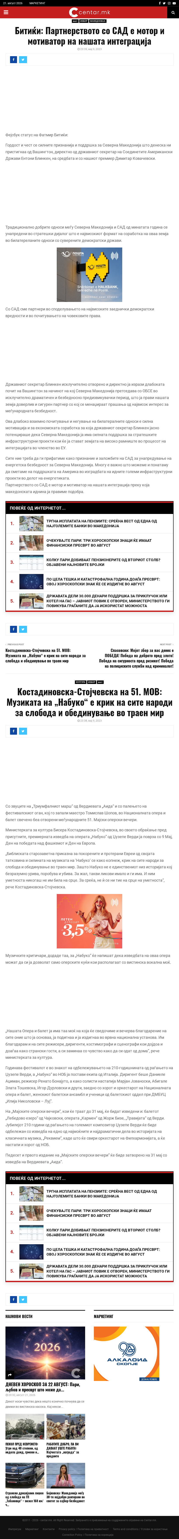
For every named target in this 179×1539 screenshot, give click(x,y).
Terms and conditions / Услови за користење (140, 1529)
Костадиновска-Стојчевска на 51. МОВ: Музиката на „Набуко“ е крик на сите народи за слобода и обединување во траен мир (45, 655)
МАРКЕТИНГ (37, 3)
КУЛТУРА (80, 682)
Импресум (14, 1529)
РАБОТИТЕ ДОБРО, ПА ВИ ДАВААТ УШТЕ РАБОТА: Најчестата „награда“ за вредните (62, 1450)
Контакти (49, 1529)
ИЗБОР (83, 21)
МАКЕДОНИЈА (97, 21)
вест (75, 21)
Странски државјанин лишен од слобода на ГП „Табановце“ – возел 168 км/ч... (24, 1499)
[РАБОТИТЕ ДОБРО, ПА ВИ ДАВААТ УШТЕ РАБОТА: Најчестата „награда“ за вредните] (65, 1427)
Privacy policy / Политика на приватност (84, 1529)
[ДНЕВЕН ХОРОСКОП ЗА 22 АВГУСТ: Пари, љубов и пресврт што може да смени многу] (45, 1353)
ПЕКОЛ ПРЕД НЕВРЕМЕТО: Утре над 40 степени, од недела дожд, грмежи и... (22, 1448)
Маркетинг (32, 1529)
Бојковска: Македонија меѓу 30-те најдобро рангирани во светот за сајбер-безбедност (65, 1497)
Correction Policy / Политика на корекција (88, 1534)
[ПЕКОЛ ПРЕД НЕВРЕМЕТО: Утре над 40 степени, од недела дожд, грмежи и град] (24, 1427)
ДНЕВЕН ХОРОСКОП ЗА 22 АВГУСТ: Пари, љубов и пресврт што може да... (42, 1387)
